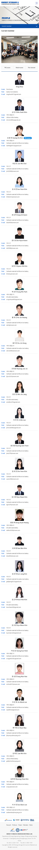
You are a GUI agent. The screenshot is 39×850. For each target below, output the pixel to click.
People (20, 825)
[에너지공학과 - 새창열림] (16, 820)
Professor (14, 825)
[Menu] (36, 3)
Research (8, 825)
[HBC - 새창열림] (32, 820)
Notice (31, 825)
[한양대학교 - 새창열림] (25, 820)
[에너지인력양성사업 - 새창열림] (8, 820)
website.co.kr (27, 847)
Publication (25, 825)
